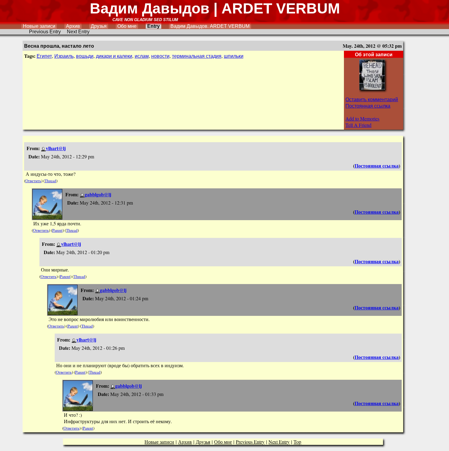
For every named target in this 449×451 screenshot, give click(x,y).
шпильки (233, 56)
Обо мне (127, 26)
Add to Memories (362, 118)
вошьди (84, 56)
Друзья (99, 26)
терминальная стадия (196, 56)
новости (160, 56)
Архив (73, 26)
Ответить (33, 180)
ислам (142, 56)
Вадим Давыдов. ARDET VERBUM (210, 26)
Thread (50, 180)
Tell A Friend (358, 125)
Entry (153, 26)
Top (297, 441)
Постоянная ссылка (367, 105)
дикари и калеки (114, 56)
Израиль (64, 56)
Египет (44, 56)
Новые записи (39, 26)
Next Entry (78, 31)
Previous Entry (45, 31)
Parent (57, 230)
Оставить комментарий (371, 99)
